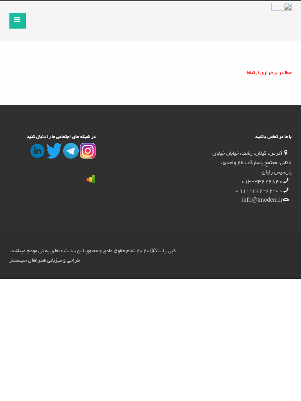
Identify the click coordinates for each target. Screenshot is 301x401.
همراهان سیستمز (27, 260)
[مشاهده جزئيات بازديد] (91, 181)
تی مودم (34, 251)
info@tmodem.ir (262, 200)
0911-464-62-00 (259, 191)
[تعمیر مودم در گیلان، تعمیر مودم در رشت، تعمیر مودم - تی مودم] (87, 157)
